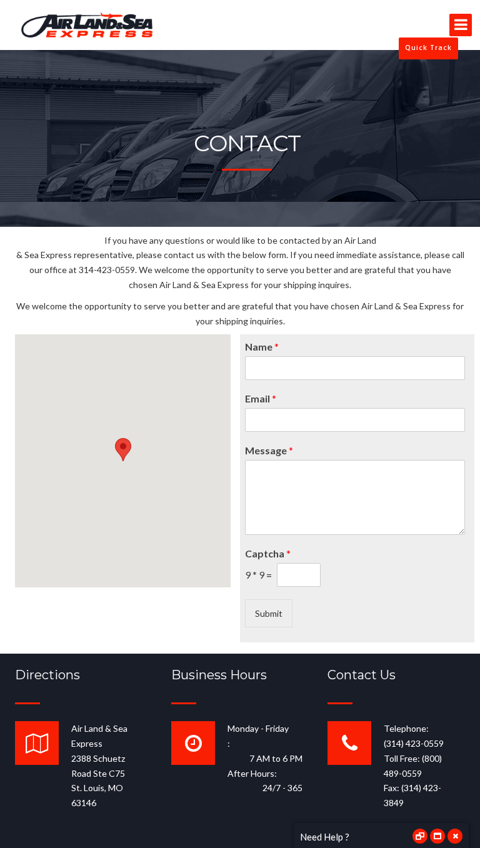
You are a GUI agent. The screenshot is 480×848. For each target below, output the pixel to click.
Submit (268, 613)
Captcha (268, 553)
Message (269, 450)
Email (260, 398)
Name (262, 346)
